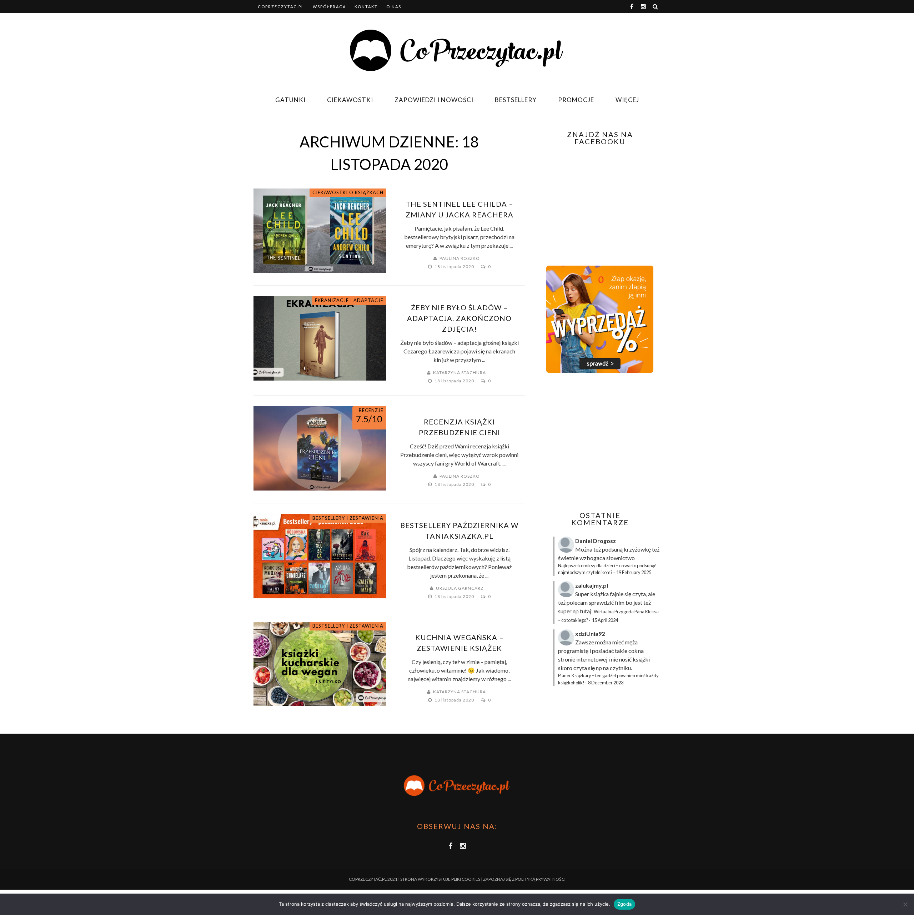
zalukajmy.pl (591, 585)
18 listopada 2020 (455, 266)
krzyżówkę (637, 549)
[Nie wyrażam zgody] (905, 904)
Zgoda (624, 904)
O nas (393, 6)
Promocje (576, 100)
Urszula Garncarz (459, 588)
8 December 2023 (605, 682)
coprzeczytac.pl (281, 6)
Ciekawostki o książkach (347, 192)
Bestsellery (516, 100)
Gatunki (290, 100)
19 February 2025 (633, 572)
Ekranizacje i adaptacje (349, 300)
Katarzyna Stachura (459, 372)
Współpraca (329, 6)
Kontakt (366, 6)
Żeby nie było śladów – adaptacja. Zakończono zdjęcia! (459, 318)
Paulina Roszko (460, 258)
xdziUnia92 (590, 633)
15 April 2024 (605, 620)
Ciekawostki (350, 100)
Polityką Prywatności (540, 879)
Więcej (627, 100)
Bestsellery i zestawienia (347, 518)
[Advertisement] (599, 442)
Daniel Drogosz (595, 540)
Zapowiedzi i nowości (434, 100)
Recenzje (371, 410)
